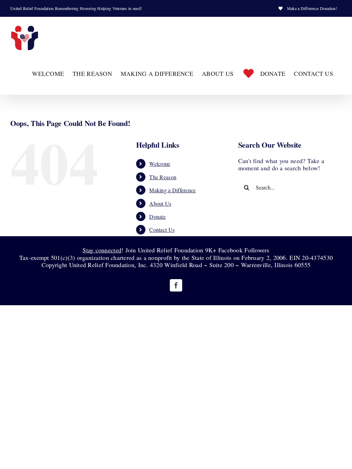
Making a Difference (172, 190)
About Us (160, 203)
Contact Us (162, 229)
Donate (157, 216)
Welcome (159, 163)
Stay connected (101, 250)
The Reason (162, 177)
